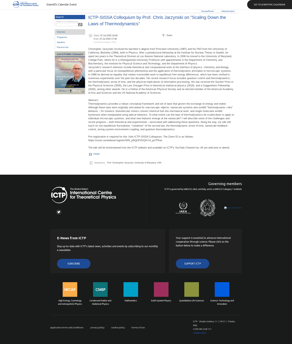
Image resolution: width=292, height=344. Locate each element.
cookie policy (118, 327)
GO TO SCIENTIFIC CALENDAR (269, 4)
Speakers (61, 42)
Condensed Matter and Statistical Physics (100, 302)
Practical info (62, 47)
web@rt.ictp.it (199, 333)
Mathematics (131, 300)
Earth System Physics (161, 300)
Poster (97, 154)
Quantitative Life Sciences (191, 300)
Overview (61, 32)
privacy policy (97, 327)
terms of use (138, 327)
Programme (62, 37)
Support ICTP (192, 263)
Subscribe (74, 263)
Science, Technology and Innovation (222, 302)
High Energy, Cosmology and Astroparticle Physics (70, 302)
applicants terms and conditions (66, 327)
